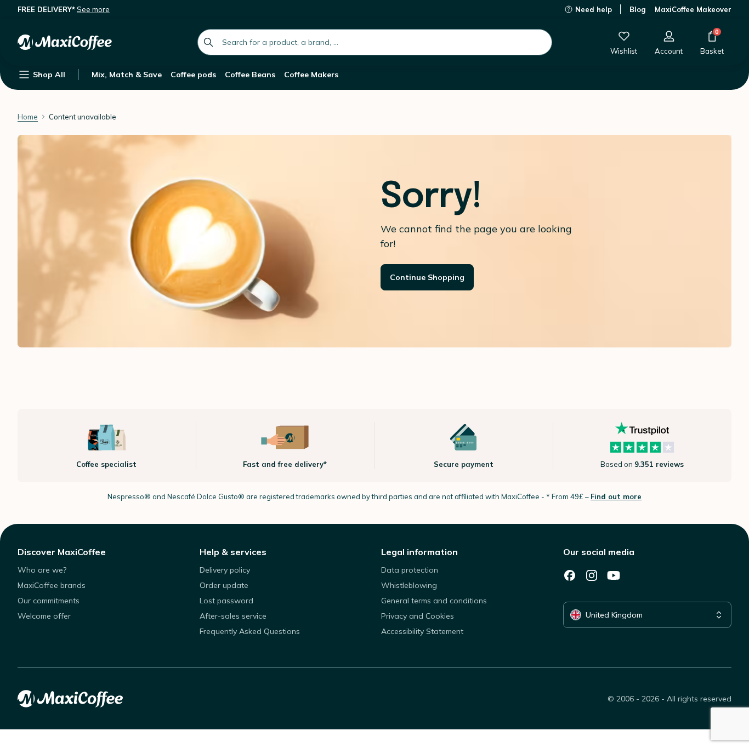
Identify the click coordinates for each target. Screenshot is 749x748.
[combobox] (374, 42)
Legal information (419, 551)
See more (93, 9)
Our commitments (49, 601)
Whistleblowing (409, 585)
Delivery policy (225, 570)
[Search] (208, 42)
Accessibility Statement (422, 631)
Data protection (409, 570)
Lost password (226, 601)
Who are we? (42, 570)
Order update (224, 585)
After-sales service (233, 616)
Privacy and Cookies (417, 616)
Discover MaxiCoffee (62, 551)
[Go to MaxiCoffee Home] (65, 42)
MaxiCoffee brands (52, 585)
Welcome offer (44, 616)
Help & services (233, 551)
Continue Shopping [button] (427, 277)
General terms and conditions (434, 601)
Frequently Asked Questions (250, 631)
